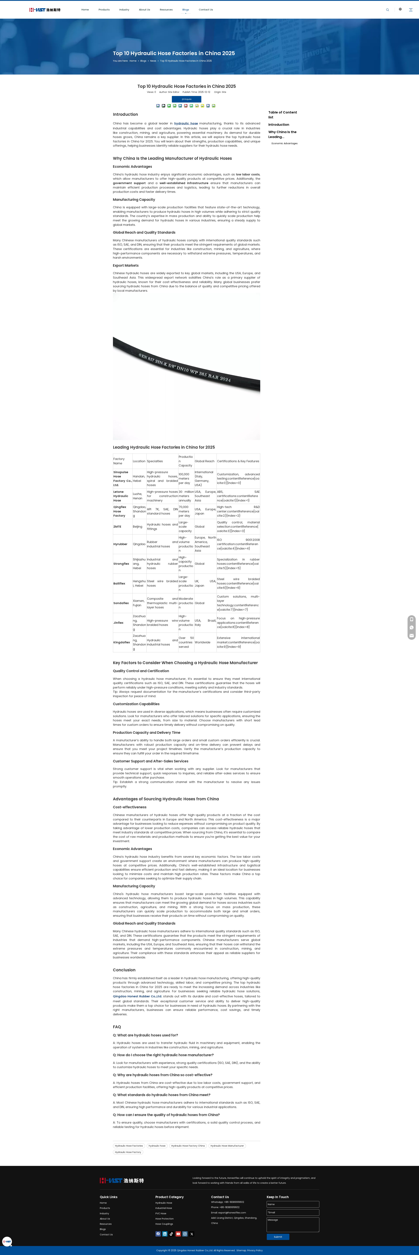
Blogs (185, 9)
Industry (124, 9)
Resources (166, 9)
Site (224, 92)
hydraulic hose (157, 1145)
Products (104, 9)
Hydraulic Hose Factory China (188, 1145)
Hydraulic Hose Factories (129, 1145)
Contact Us (206, 9)
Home (85, 9)
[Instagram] (185, 1234)
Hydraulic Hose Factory (128, 1152)
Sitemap (241, 1250)
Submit (278, 1236)
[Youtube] (178, 1234)
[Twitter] (191, 1234)
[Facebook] (158, 1234)
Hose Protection (164, 1218)
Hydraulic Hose (163, 1202)
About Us (144, 9)
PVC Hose (160, 1213)
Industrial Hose (163, 1208)
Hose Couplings (164, 1224)
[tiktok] (171, 1234)
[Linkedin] (164, 1234)
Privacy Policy (255, 1250)
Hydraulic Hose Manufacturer (227, 1145)
